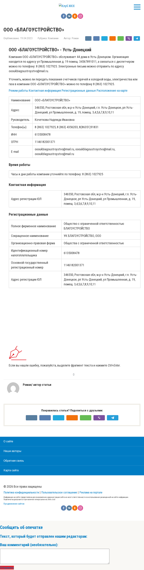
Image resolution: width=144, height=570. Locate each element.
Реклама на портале (90, 492)
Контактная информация (45, 90)
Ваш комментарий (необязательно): (29, 545)
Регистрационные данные (79, 90)
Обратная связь (14, 460)
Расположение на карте (112, 90)
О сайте (8, 441)
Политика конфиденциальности (21, 492)
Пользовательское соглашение (59, 492)
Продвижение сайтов (14, 503)
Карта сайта (11, 470)
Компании (53, 38)
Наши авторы (12, 451)
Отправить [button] (7, 567)
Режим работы (18, 90)
